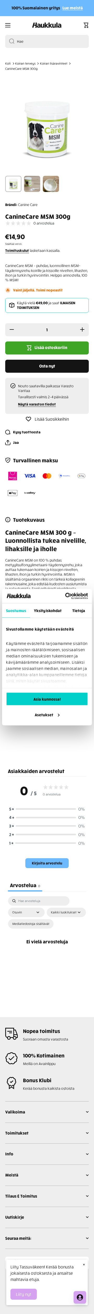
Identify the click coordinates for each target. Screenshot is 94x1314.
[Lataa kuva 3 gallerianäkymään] (51, 184)
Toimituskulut (17, 250)
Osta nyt (47, 366)
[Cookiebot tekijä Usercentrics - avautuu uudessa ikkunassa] (66, 596)
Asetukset (44, 714)
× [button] (84, 1264)
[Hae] (9, 41)
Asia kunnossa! (47, 699)
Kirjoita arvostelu (47, 863)
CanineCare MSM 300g (21, 69)
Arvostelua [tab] (25, 885)
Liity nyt (23, 1294)
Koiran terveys (25, 63)
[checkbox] (31, 924)
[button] (86, 25)
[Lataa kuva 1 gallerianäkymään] (13, 184)
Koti (8, 63)
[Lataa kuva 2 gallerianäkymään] (32, 184)
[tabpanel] (47, 947)
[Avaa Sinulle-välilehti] (80, 1297)
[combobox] (47, 41)
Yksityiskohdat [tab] (48, 610)
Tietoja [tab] (78, 610)
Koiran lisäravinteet (53, 63)
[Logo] (47, 25)
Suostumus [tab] (16, 610)
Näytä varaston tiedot (37, 404)
